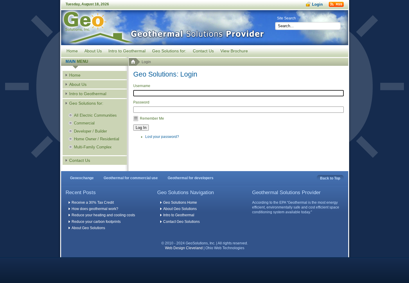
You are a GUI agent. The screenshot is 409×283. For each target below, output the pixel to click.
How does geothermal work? (95, 209)
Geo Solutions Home (180, 202)
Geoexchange (82, 178)
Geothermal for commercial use (131, 178)
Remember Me (152, 118)
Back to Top (330, 178)
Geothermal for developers (190, 178)
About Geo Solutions (88, 228)
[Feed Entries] (336, 4)
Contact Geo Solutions (181, 222)
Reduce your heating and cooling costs (103, 215)
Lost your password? (162, 137)
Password (141, 102)
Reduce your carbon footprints (96, 222)
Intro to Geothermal (178, 215)
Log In (141, 127)
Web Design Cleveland (184, 248)
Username (141, 86)
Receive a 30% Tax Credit (93, 202)
